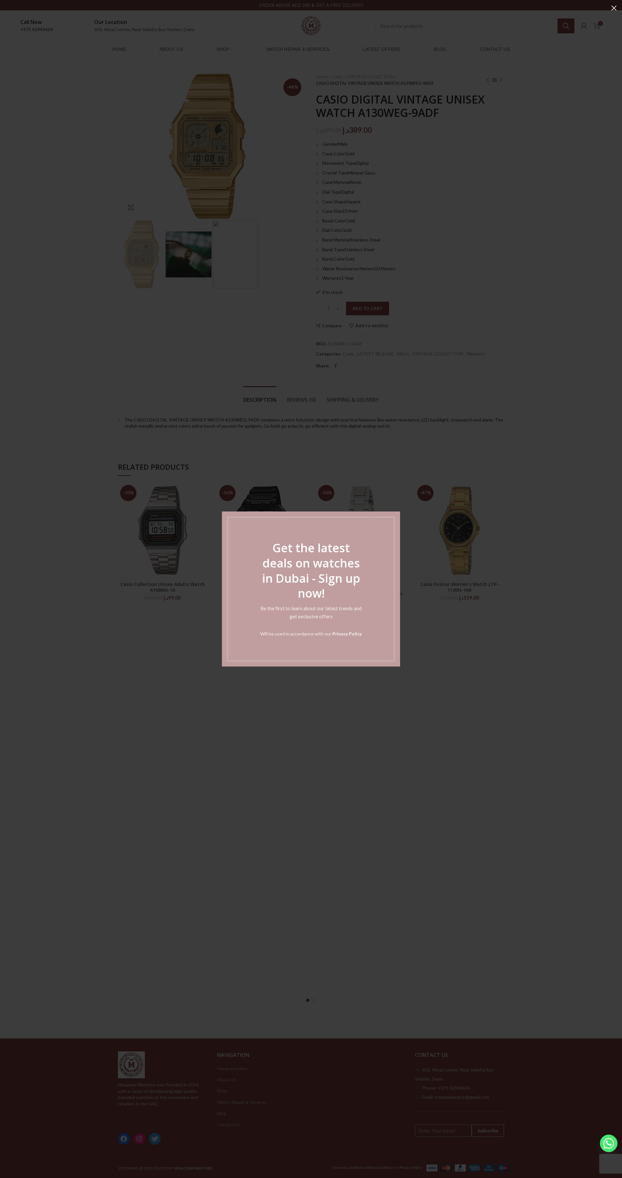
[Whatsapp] (608, 1143)
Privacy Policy (347, 633)
